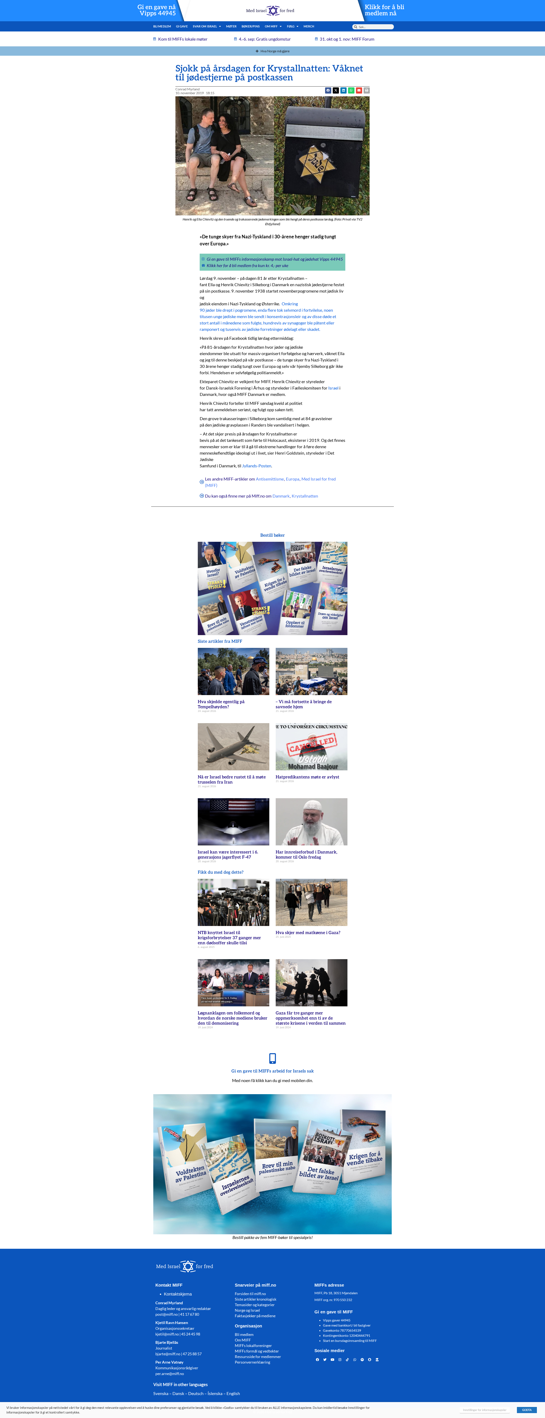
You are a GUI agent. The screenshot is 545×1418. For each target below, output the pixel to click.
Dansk (178, 1393)
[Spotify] (362, 1359)
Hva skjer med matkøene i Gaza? (308, 932)
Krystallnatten (305, 495)
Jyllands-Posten (256, 465)
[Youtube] (332, 1359)
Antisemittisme (270, 478)
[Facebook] (317, 1359)
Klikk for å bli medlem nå (384, 10)
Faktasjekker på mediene (255, 1315)
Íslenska (215, 1393)
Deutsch (196, 1393)
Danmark (281, 495)
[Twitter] (325, 1359)
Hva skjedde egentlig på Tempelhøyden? (221, 704)
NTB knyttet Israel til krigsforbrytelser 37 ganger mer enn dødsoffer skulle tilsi (229, 938)
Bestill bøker (272, 535)
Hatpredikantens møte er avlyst (307, 777)
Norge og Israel (247, 1310)
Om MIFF (243, 1340)
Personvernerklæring (252, 1362)
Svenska (160, 1393)
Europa (292, 478)
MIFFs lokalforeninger (253, 1345)
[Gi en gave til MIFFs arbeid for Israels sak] (272, 1058)
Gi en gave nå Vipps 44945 (157, 10)
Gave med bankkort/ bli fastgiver (347, 1325)
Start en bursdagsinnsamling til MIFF (350, 1340)
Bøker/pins (251, 26)
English (233, 1393)
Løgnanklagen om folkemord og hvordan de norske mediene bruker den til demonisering (232, 1018)
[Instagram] (340, 1359)
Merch (309, 26)
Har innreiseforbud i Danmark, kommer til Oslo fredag (306, 855)
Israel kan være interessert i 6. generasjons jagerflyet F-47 (228, 855)
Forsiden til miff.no (250, 1293)
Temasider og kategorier (255, 1304)
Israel (333, 387)
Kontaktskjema (178, 1294)
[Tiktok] (347, 1359)
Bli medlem (162, 26)
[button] (336, 90)
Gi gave (182, 26)
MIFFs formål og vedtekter (257, 1351)
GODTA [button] (527, 1410)
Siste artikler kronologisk (255, 1299)
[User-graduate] (377, 1359)
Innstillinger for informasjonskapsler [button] (484, 1410)
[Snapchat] (370, 1359)
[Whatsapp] (355, 1359)
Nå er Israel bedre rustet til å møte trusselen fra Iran (232, 780)
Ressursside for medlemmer (258, 1356)
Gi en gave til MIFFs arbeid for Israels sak (272, 1071)
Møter (231, 26)
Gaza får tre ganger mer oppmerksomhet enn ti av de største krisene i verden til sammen (311, 1018)
